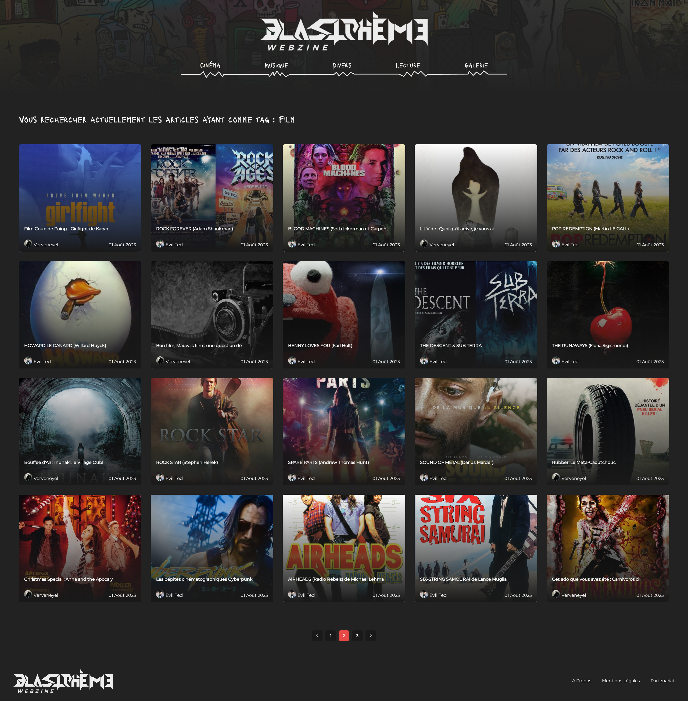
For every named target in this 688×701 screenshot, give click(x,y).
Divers (342, 65)
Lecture (408, 65)
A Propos (581, 680)
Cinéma (210, 65)
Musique (276, 65)
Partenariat (663, 680)
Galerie (476, 65)
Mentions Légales (621, 680)
